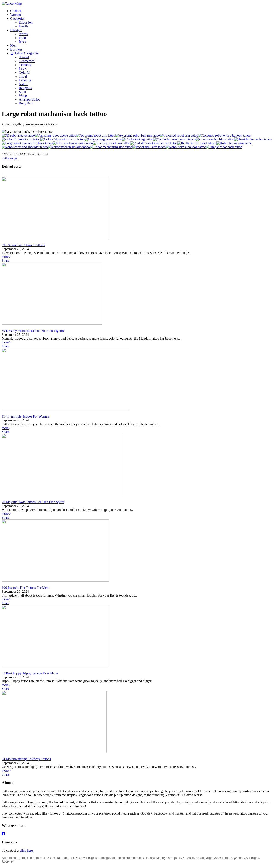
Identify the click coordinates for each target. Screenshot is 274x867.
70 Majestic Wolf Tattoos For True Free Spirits (33, 502)
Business (16, 49)
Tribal (23, 76)
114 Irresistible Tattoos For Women (25, 416)
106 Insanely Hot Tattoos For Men (25, 587)
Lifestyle (16, 30)
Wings (23, 95)
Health (23, 26)
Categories (17, 18)
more (5, 256)
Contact (15, 11)
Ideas (22, 41)
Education (26, 22)
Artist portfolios (29, 99)
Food (22, 38)
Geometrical (27, 61)
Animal (24, 57)
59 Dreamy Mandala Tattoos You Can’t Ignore (33, 331)
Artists (23, 34)
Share (5, 260)
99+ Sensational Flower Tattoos (23, 245)
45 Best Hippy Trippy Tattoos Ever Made (30, 673)
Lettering (25, 80)
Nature (23, 84)
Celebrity (25, 65)
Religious (25, 88)
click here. (27, 850)
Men (13, 45)
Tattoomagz (10, 158)
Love (22, 68)
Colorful (24, 72)
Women (15, 14)
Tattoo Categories (26, 53)
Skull (22, 92)
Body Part (26, 103)
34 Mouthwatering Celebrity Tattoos (26, 759)
